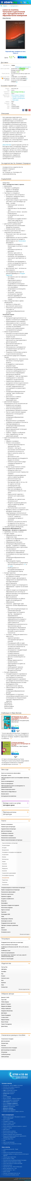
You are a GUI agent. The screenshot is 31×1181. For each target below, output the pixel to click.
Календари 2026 (5, 914)
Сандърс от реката (7, 1127)
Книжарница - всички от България (13, 1085)
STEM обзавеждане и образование (11, 1100)
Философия (15, 100)
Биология (4, 866)
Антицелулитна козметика (8, 796)
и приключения (9, 1106)
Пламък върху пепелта (8, 1124)
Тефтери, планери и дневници (9, 925)
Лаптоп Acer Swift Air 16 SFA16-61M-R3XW (12, 1163)
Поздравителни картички (8, 923)
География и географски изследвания (11, 852)
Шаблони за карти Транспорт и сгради (12, 1161)
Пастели (3, 1045)
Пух (2, 973)
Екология (4, 871)
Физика (4, 857)
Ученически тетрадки (7, 835)
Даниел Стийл (5, 997)
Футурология (5, 850)
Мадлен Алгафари (6, 1006)
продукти (8, 1093)
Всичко (10, 1103)
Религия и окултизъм (7, 894)
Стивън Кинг (4, 1017)
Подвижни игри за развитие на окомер (12, 1143)
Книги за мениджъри (7, 783)
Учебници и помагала (7, 833)
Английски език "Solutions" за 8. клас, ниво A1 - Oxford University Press (14, 955)
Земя (4, 1140)
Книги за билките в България (9, 944)
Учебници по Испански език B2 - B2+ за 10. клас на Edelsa (14, 947)
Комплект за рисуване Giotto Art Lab (11, 1173)
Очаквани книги (5, 932)
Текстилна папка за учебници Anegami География (14, 1160)
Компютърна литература (8, 826)
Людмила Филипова (7, 1011)
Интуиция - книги (6, 775)
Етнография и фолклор (8, 875)
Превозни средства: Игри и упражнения (12, 1134)
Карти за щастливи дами (8, 1142)
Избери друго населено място (23, 67)
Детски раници (5, 1041)
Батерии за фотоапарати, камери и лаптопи (13, 1111)
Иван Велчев (7, 18)
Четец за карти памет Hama (9, 1157)
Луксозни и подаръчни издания (10, 905)
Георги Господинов (6, 1024)
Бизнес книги (5, 794)
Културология (14, 6)
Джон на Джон (6, 1119)
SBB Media (4, 969)
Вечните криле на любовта (9, 1131)
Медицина (5, 868)
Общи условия (22, 1179)
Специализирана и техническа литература (13, 887)
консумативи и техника (10, 1090)
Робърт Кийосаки (6, 1008)
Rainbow (3, 982)
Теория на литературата (18, 98)
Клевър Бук (4, 987)
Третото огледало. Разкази (9, 1123)
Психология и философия (8, 892)
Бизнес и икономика (7, 824)
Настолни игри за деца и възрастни (11, 1087)
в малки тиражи (11, 1105)
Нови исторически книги (8, 789)
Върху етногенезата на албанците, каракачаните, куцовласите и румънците (14, 1136)
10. (25, 564)
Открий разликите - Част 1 (9, 1170)
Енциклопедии (6, 845)
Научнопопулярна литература (9, 843)
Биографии (4, 903)
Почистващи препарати (8, 1088)
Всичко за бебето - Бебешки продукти (12, 1098)
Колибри (3, 971)
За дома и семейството (7, 898)
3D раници (4, 1052)
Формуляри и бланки (7, 918)
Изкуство (3, 901)
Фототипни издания (6, 907)
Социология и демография (9, 873)
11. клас (10, 566)
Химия (4, 861)
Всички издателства (24, 989)
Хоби (2, 916)
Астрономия (5, 854)
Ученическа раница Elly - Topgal (10, 1149)
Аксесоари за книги (6, 921)
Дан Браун (4, 1013)
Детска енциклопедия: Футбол (10, 1132)
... (8, 6)
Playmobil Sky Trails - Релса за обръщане (12, 1166)
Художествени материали (9, 1092)
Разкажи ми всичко (7, 1165)
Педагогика (5, 880)
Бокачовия (22, 241)
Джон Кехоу (4, 1026)
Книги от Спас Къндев (7, 958)
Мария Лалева (5, 1019)
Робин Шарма (5, 1002)
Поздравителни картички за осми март (12, 942)
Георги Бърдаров (6, 1015)
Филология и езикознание (8, 837)
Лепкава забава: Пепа (8, 1139)
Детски (7, 1096)
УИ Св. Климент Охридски (17, 95)
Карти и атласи (5, 910)
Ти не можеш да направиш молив (11, 1174)
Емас (2, 985)
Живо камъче (6, 1129)
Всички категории (24, 934)
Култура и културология (18, 96)
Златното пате (5, 978)
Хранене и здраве (6, 896)
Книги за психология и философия (10, 773)
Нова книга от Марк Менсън (8, 791)
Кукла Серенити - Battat (8, 1158)
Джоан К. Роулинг (6, 1004)
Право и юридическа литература (10, 890)
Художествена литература (8, 829)
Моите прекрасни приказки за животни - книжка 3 (15, 1126)
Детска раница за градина (8, 1050)
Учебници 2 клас (5, 950)
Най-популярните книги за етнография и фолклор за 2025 (15, 778)
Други (3, 927)
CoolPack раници (5, 1054)
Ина (2, 980)
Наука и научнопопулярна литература (11, 840)
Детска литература (6, 831)
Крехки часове (6, 1171)
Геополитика (5, 884)
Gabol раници (5, 1056)
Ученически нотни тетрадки (9, 1047)
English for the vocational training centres (12, 1152)
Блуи (4, 1150)
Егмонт (3, 976)
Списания (4, 930)
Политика (4, 882)
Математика (5, 859)
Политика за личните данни (27, 1180)
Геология (4, 864)
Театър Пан (4, 967)
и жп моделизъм (10, 1101)
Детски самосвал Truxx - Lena (10, 1168)
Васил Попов (4, 1022)
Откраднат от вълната (8, 1121)
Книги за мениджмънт (7, 781)
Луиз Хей (3, 999)
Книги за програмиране (7, 952)
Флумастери (4, 1043)
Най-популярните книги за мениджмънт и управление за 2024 (13, 786)
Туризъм (3, 912)
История (4, 847)
